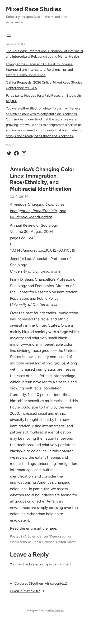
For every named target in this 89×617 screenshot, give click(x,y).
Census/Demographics (54, 536)
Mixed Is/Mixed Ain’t (25, 591)
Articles (30, 536)
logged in (36, 564)
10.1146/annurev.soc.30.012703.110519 (42, 250)
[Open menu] (9, 36)
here (52, 528)
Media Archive (20, 542)
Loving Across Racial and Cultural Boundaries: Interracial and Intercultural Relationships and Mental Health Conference (39, 69)
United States (66, 542)
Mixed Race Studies (33, 9)
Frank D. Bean (21, 279)
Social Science (44, 542)
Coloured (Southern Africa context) (40, 584)
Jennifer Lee (20, 258)
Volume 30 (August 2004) (32, 231)
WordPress (55, 610)
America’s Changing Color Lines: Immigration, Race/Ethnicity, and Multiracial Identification (42, 179)
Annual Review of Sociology (34, 225)
